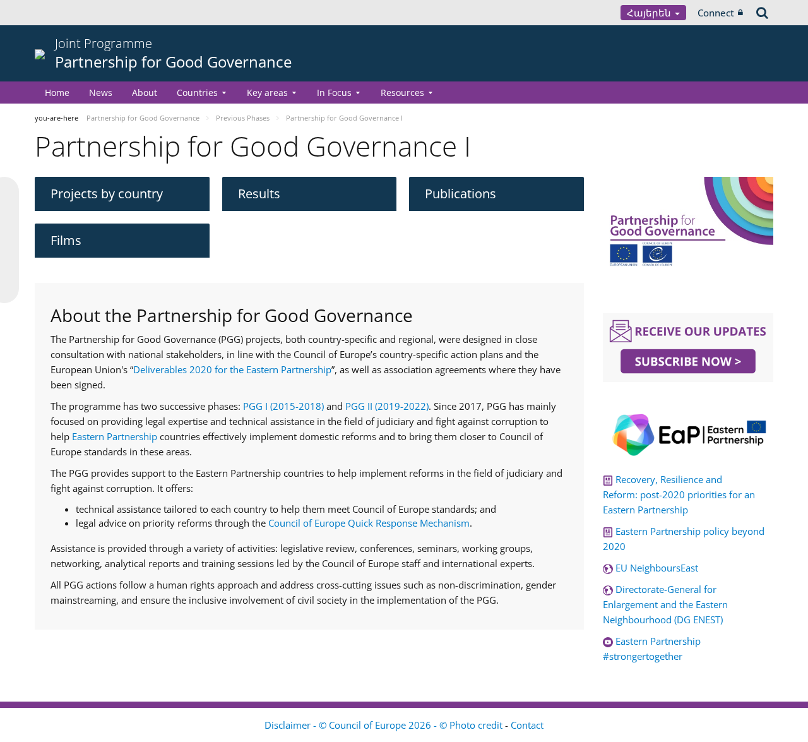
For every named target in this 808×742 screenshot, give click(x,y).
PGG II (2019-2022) (387, 406)
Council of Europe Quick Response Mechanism (369, 523)
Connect (716, 12)
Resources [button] (402, 93)
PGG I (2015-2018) (282, 406)
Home (57, 93)
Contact (527, 725)
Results (259, 193)
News (100, 93)
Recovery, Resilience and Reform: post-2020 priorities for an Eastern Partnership (679, 494)
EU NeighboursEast (656, 567)
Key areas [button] (267, 93)
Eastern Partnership (114, 436)
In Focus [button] (334, 93)
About (144, 93)
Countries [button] (197, 93)
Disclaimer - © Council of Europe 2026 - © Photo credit (384, 725)
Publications (460, 193)
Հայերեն (650, 12)
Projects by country (106, 193)
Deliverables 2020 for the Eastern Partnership (232, 369)
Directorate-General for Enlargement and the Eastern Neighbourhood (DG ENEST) (665, 604)
